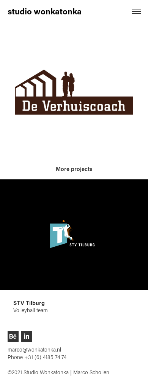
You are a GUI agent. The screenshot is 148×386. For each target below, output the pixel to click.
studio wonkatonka (45, 11)
